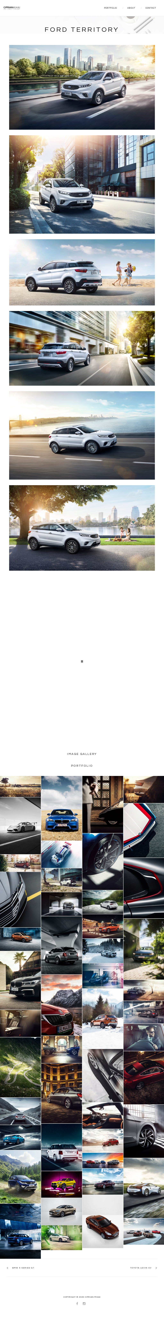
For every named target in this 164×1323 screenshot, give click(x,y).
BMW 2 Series (20, 863)
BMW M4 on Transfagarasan (20, 1111)
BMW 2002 (61, 1049)
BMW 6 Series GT (23, 1268)
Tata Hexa (20, 1176)
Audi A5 (103, 1075)
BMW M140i (103, 926)
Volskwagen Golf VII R (103, 861)
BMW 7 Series (20, 1023)
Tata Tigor (20, 939)
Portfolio (110, 8)
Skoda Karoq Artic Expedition (61, 1005)
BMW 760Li (20, 980)
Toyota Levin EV (141, 1268)
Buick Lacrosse (103, 1181)
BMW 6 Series (103, 1115)
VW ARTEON (20, 899)
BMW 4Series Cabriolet (20, 1067)
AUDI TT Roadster (20, 786)
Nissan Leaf (61, 1237)
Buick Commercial (102, 1160)
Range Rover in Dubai (61, 1147)
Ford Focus (61, 1211)
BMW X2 (62, 1184)
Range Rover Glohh (20, 1231)
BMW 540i (61, 904)
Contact (151, 8)
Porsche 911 (20, 1137)
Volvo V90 (103, 951)
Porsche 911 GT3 (20, 825)
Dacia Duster (102, 1018)
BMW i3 (61, 880)
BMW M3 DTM (61, 854)
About (131, 8)
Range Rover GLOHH (61, 945)
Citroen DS (102, 804)
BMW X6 (103, 1141)
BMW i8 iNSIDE (103, 976)
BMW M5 (61, 808)
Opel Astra (103, 902)
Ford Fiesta (102, 1221)
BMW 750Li (61, 1093)
